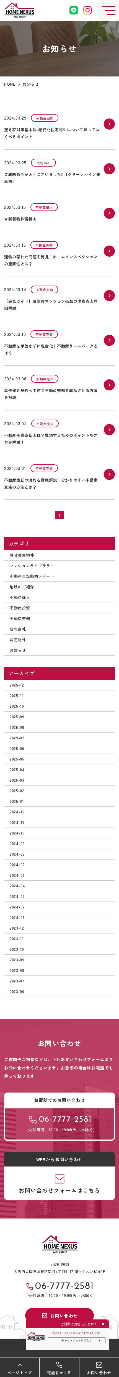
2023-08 (17, 970)
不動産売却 (20, 618)
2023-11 (17, 938)
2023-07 (17, 981)
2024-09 (17, 843)
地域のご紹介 (22, 587)
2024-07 (17, 864)
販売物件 (18, 639)
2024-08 (17, 854)
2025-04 (17, 769)
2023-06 (17, 991)
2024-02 (17, 907)
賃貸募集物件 (22, 555)
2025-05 (17, 759)
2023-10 (17, 949)
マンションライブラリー (32, 565)
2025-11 (17, 695)
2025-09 (17, 716)
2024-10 (17, 833)
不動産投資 (20, 608)
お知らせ (18, 650)
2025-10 (17, 706)
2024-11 (17, 822)
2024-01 (17, 917)
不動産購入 (20, 597)
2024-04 (17, 885)
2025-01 (17, 801)
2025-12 (17, 685)
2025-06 (17, 748)
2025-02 (17, 790)
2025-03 (17, 780)
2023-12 (17, 928)
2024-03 (17, 896)
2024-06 (17, 875)
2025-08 (17, 727)
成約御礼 (18, 629)
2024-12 (17, 811)
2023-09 (17, 959)
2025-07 (17, 737)
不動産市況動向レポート (32, 576)
